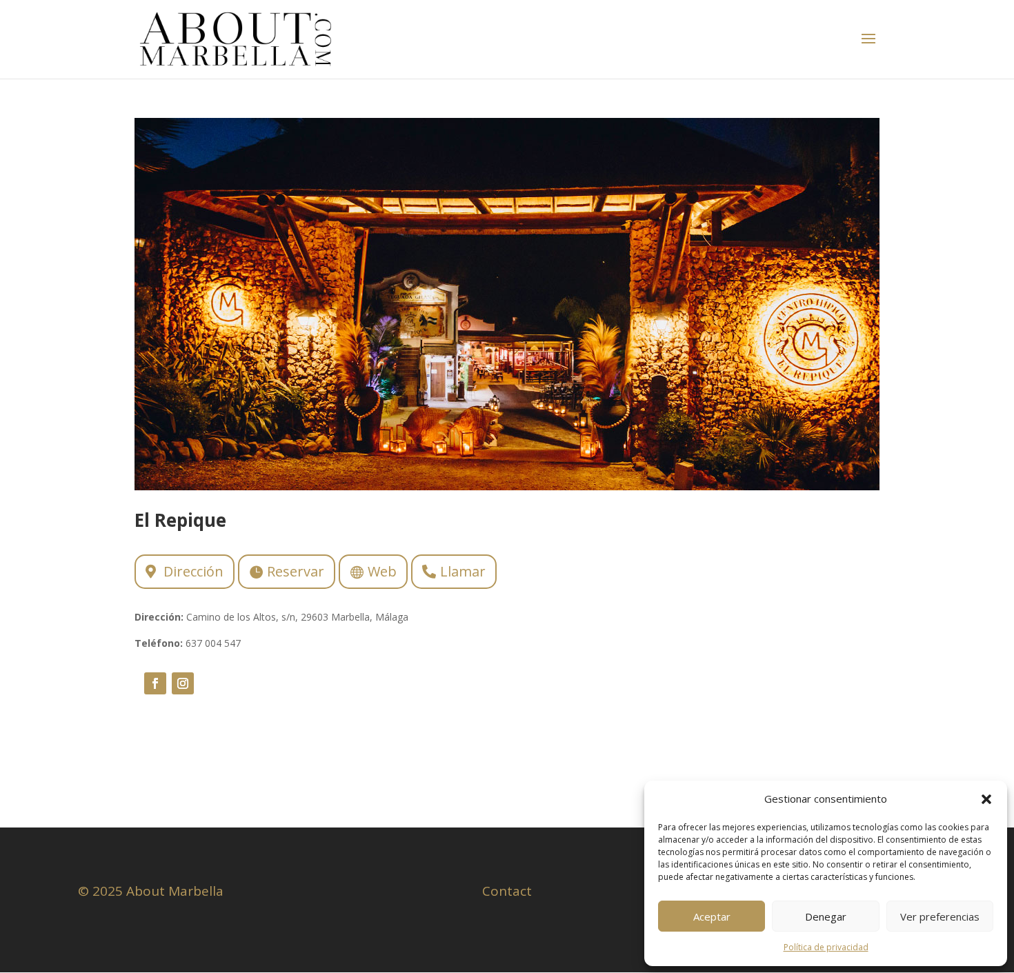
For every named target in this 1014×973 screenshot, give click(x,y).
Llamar (463, 571)
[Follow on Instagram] (183, 683)
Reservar (295, 571)
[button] (986, 799)
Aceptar (711, 916)
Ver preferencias (940, 916)
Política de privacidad (826, 947)
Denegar (825, 916)
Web (382, 571)
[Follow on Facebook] (155, 683)
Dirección (193, 571)
